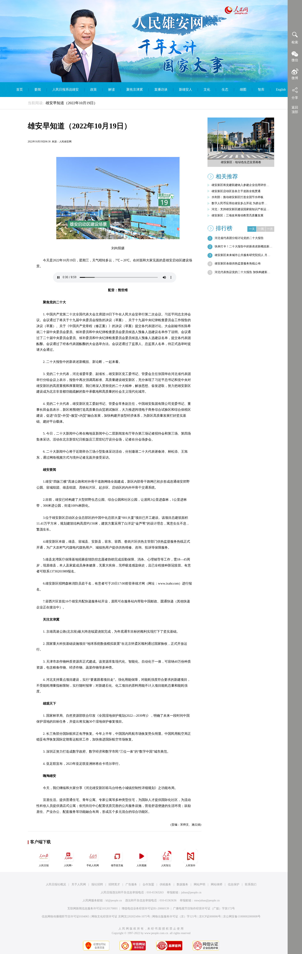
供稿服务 (165, 884)
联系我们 (250, 884)
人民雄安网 (65, 141)
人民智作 (190, 865)
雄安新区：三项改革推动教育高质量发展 (237, 215)
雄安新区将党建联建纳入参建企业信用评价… (240, 185)
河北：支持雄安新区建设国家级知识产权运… (240, 209)
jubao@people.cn (191, 892)
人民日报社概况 (56, 884)
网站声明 (199, 884)
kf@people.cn (114, 900)
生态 (225, 89)
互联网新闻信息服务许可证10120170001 (92, 908)
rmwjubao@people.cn (207, 900)
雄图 (243, 89)
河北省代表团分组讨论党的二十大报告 (239, 238)
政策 (93, 89)
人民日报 (44, 865)
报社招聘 (97, 884)
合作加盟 (148, 884)
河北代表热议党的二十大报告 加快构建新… (242, 272)
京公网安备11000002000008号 (242, 916)
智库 (261, 89)
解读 (111, 89)
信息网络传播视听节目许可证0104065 (65, 916)
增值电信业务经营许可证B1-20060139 (145, 908)
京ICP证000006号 (210, 916)
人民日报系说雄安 (65, 89)
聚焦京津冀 (134, 89)
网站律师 (216, 884)
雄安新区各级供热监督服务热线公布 (238, 263)
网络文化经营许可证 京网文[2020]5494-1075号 (120, 916)
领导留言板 (117, 865)
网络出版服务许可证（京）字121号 (174, 916)
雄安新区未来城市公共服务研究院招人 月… (242, 255)
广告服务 (131, 884)
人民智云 (166, 865)
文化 (207, 89)
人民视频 (141, 865)
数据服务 (182, 884)
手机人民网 (92, 865)
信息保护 (233, 884)
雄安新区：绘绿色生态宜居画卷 (241, 162)
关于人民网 (78, 884)
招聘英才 (114, 884)
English (281, 89)
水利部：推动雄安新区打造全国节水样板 (237, 197)
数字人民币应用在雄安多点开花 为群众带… (239, 203)
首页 (19, 89)
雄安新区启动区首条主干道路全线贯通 (236, 191)
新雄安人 (185, 89)
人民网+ (68, 865)
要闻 (37, 89)
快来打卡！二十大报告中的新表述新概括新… (243, 246)
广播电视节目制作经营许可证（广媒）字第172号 (204, 908)
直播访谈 (160, 89)
